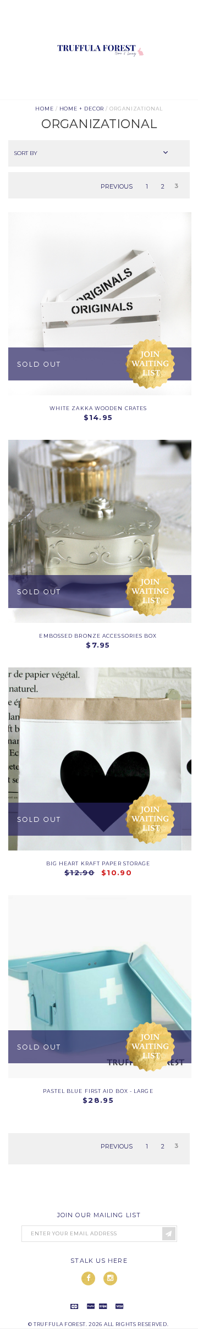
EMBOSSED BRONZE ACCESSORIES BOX (98, 636)
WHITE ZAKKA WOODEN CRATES (98, 408)
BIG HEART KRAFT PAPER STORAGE (98, 863)
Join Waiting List (150, 364)
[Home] (99, 95)
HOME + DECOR (82, 109)
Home (44, 109)
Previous (117, 186)
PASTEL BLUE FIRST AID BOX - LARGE (98, 1091)
